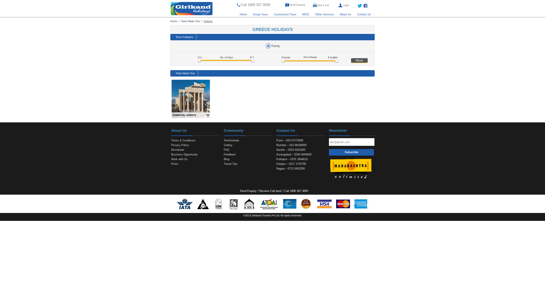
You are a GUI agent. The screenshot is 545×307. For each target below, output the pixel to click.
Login (346, 5)
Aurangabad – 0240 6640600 (293, 154)
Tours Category (184, 37)
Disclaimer (177, 149)
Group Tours (260, 14)
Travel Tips (231, 163)
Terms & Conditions (183, 140)
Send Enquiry (297, 4)
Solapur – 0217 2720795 (291, 163)
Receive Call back (270, 191)
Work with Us (179, 159)
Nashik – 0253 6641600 (290, 149)
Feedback (230, 154)
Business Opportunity (184, 154)
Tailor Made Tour (185, 73)
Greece (208, 21)
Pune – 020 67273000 (289, 140)
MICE (305, 14)
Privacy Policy (180, 145)
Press (174, 163)
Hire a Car (323, 5)
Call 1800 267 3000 (296, 191)
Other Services (324, 14)
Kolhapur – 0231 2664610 (292, 159)
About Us (345, 14)
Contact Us (364, 14)
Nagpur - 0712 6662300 (290, 168)
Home (243, 14)
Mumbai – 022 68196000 (291, 145)
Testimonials (231, 140)
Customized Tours (285, 14)
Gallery (228, 145)
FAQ (226, 149)
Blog (226, 159)
